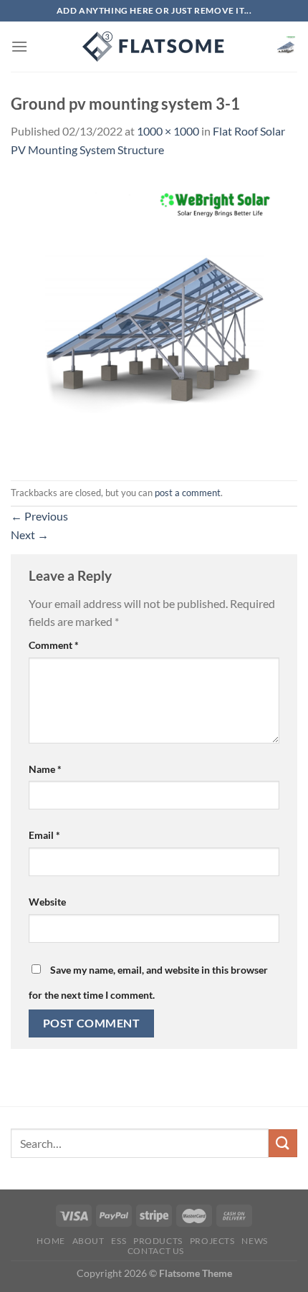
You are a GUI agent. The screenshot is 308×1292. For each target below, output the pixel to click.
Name (45, 769)
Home (50, 1240)
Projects (212, 1240)
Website (47, 902)
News (254, 1240)
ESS (118, 1240)
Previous (39, 516)
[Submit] (283, 1143)
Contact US (155, 1250)
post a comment (188, 492)
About (88, 1240)
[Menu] (19, 46)
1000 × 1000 (168, 131)
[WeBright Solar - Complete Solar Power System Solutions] (154, 47)
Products (158, 1240)
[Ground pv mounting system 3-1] (154, 318)
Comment (54, 645)
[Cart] (285, 46)
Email (44, 835)
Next (30, 534)
